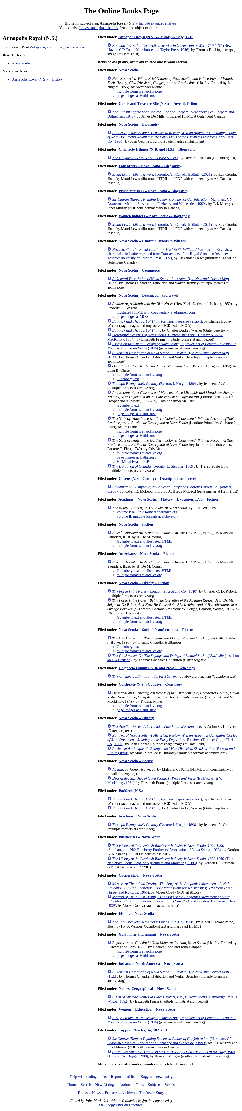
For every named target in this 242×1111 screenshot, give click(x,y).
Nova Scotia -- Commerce (139, 270)
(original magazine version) (157, 321)
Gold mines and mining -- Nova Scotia (149, 934)
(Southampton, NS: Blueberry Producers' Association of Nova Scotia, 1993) (165, 847)
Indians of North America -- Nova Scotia (151, 964)
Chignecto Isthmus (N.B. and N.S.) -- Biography (157, 149)
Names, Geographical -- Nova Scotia (147, 989)
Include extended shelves (157, 23)
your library (55, 47)
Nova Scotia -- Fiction (136, 524)
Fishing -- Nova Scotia (136, 913)
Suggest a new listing (157, 1077)
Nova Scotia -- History (136, 718)
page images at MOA (133, 317)
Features (111, 1093)
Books (83, 1093)
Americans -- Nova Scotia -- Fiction (146, 554)
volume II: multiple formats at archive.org (147, 516)
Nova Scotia (21, 63)
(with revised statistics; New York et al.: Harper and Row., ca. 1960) (169, 888)
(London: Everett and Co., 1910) (154, 591)
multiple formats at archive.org (139, 91)
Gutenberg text (128, 379)
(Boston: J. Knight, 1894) (154, 384)
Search (86, 1085)
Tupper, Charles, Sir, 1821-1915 (144, 1030)
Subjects (154, 1085)
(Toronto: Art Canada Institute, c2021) (162, 174)
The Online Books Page (121, 10)
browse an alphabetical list (99, 28)
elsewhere (77, 47)
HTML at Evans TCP (133, 462)
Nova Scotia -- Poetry (136, 761)
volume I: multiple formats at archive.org (147, 512)
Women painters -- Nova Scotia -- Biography (154, 216)
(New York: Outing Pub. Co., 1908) (153, 922)
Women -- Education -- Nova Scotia (147, 1009)
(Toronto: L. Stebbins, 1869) (153, 466)
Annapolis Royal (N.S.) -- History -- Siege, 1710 (155, 37)
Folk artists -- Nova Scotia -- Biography (150, 166)
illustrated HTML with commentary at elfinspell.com (156, 312)
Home (72, 1085)
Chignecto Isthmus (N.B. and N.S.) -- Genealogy (157, 668)
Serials (170, 1085)
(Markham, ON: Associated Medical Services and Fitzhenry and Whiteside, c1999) (170, 201)
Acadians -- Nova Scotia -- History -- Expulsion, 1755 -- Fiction (168, 499)
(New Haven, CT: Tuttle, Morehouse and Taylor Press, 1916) (169, 47)
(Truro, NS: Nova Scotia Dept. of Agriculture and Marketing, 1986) (171, 861)
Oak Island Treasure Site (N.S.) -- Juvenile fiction (158, 104)
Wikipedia (37, 47)
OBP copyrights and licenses (120, 1105)
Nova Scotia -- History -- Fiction (144, 583)
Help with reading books (88, 1077)
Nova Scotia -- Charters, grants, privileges (152, 241)
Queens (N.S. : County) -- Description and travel (157, 479)
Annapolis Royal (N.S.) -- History (37, 79)
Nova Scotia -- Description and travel (148, 295)
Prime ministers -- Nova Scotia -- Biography (153, 191)
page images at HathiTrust (136, 96)
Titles (140, 1085)
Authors (125, 1085)
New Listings (105, 1085)
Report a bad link (124, 1077)
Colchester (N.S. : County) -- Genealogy (150, 684)
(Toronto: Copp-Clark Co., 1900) (172, 137)
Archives (128, 1093)
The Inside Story (151, 1093)
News (96, 1093)
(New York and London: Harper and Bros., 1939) (172, 901)
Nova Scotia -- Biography (139, 124)
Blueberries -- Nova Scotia (139, 837)
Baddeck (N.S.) (131, 791)
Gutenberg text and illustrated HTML (145, 541)
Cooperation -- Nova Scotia (140, 875)
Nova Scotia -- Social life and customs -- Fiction (156, 630)
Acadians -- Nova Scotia (137, 816)
